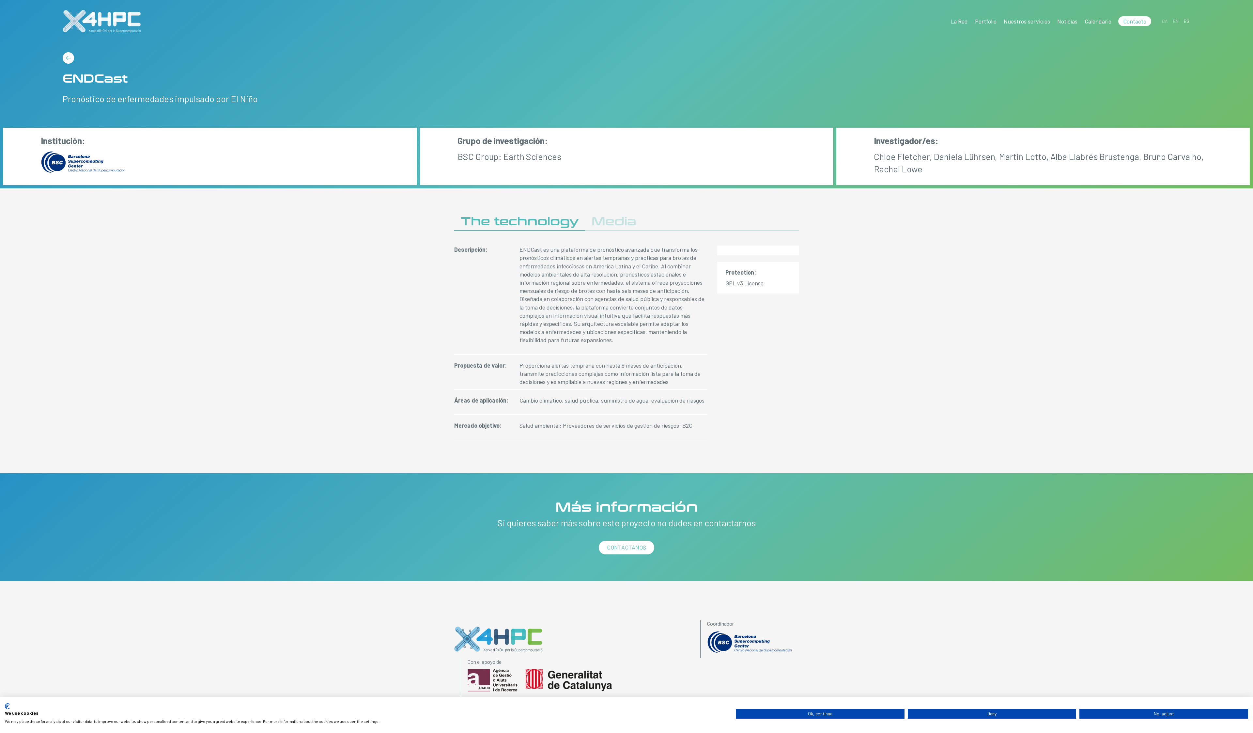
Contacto (1134, 21)
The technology (520, 222)
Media (614, 222)
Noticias (1067, 21)
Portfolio (986, 21)
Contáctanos (626, 547)
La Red (959, 21)
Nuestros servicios (1027, 21)
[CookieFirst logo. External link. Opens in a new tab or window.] (7, 706)
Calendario (1098, 21)
